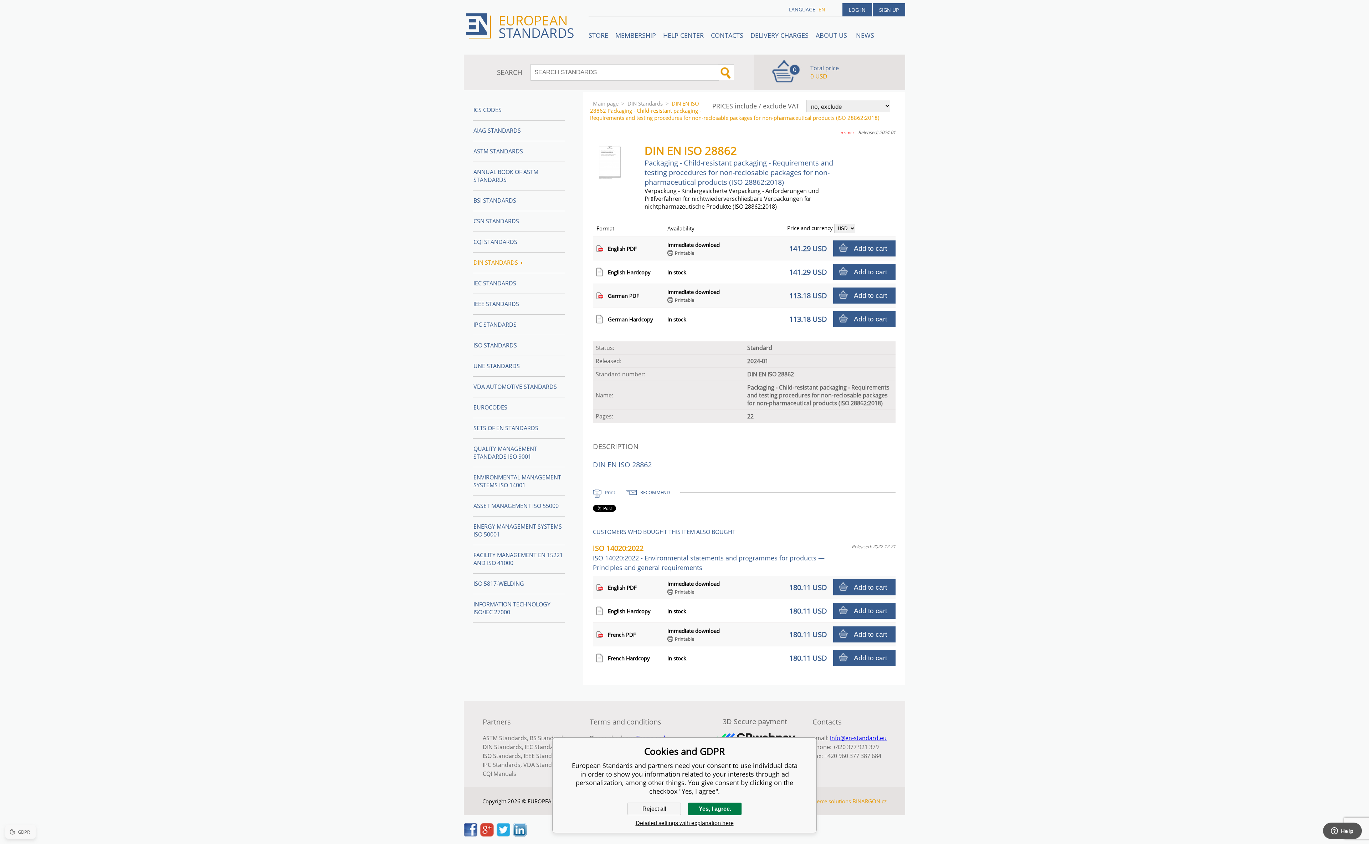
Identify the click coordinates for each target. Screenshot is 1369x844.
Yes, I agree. (715, 809)
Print (610, 492)
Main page (606, 103)
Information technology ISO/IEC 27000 (511, 608)
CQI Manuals (499, 774)
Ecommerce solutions (824, 801)
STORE (598, 35)
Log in (857, 9)
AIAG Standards (497, 130)
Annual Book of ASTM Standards (505, 176)
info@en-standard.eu (858, 738)
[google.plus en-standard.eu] (487, 834)
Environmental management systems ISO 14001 (517, 481)
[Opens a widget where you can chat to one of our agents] (1342, 831)
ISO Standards (495, 345)
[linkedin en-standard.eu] (520, 834)
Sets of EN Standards (505, 428)
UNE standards (496, 366)
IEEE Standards (496, 304)
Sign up (889, 9)
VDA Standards (543, 765)
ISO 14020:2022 (709, 557)
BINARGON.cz (869, 801)
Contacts (727, 35)
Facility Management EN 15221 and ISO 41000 (518, 559)
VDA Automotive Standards (515, 387)
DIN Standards (645, 103)
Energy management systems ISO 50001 (517, 530)
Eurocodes (490, 407)
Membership (635, 35)
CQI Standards (495, 242)
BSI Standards (494, 200)
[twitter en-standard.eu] (503, 834)
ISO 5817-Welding (498, 584)
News (865, 35)
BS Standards (548, 738)
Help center (683, 35)
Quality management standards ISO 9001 (505, 453)
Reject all (654, 809)
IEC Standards (494, 283)
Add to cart (870, 248)
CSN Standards (496, 221)
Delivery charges (779, 35)
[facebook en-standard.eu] (470, 834)
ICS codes (487, 110)
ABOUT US (832, 35)
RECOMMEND (655, 492)
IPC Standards (495, 325)
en (822, 9)
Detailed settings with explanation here (685, 823)
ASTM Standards (498, 151)
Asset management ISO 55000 (516, 506)
